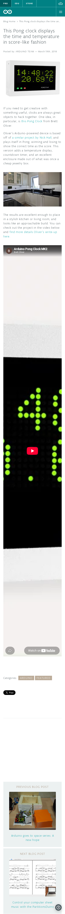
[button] (60, 3)
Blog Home (9, 21)
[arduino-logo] (7, 12)
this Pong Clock (31, 121)
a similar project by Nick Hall (32, 137)
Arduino (26, 678)
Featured (43, 678)
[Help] (58, 907)
